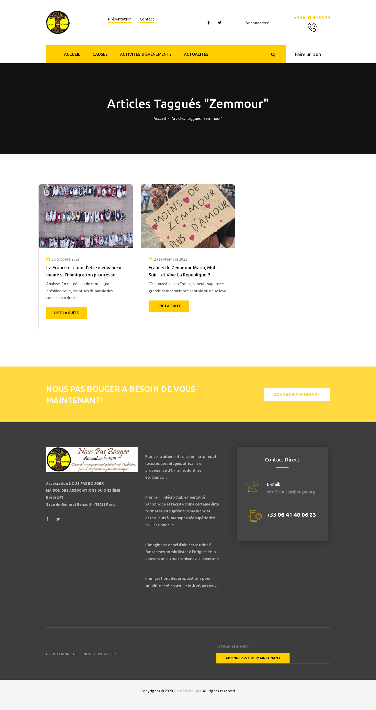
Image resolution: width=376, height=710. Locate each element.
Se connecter (257, 22)
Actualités (196, 54)
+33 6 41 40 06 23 (312, 17)
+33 (291, 514)
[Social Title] (47, 519)
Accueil (72, 54)
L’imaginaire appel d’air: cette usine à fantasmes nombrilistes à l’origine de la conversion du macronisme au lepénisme (182, 551)
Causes (100, 54)
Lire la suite (66, 313)
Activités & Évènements (146, 54)
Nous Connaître (62, 654)
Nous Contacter (99, 654)
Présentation (119, 18)
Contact (147, 18)
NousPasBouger (187, 690)
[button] (308, 54)
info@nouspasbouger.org (291, 492)
